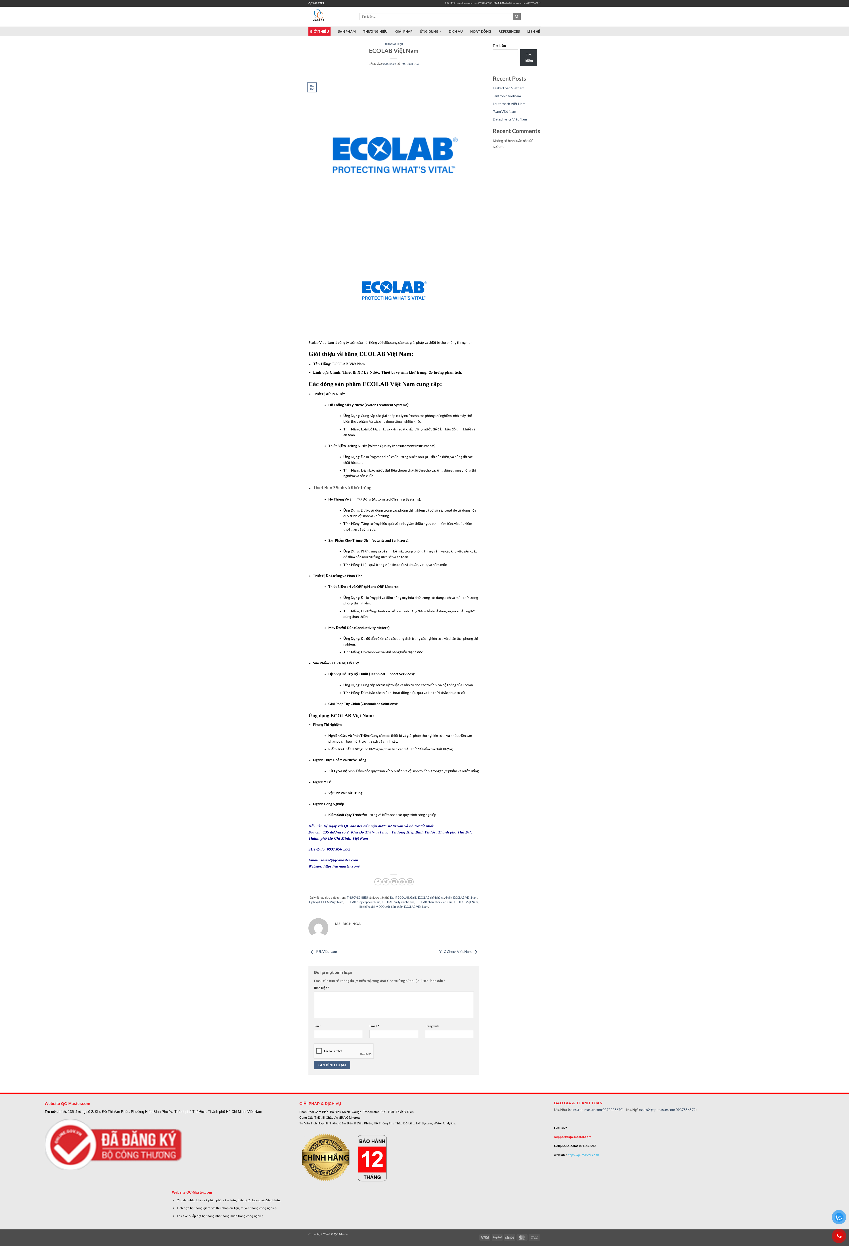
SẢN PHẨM (347, 31)
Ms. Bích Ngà (410, 63)
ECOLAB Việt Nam (466, 902)
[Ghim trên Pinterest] (402, 881)
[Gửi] (517, 16)
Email (374, 1026)
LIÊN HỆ (533, 31)
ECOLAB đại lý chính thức (398, 902)
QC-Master (353, 826)
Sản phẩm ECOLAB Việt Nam (409, 906)
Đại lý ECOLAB (399, 897)
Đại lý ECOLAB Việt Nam (461, 897)
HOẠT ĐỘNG (480, 31)
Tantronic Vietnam (507, 96)
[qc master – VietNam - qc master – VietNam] (330, 17)
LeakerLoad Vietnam (508, 88)
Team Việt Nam (504, 111)
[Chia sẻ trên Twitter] (386, 881)
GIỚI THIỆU (319, 31)
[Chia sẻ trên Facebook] (378, 881)
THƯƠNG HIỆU (375, 31)
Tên (317, 1026)
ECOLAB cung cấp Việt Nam (363, 902)
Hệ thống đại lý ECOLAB (374, 906)
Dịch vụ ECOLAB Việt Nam (326, 902)
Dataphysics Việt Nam (510, 119)
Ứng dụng (429, 31)
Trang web (432, 1026)
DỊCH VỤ (456, 31)
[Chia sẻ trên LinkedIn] (410, 881)
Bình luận (321, 988)
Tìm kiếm (499, 45)
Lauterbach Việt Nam (509, 103)
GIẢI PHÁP (404, 31)
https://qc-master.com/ (341, 866)
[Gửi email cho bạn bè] (394, 881)
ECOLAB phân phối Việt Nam (434, 902)
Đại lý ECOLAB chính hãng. (427, 897)
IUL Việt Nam (326, 951)
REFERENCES (509, 31)
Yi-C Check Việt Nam (455, 951)
